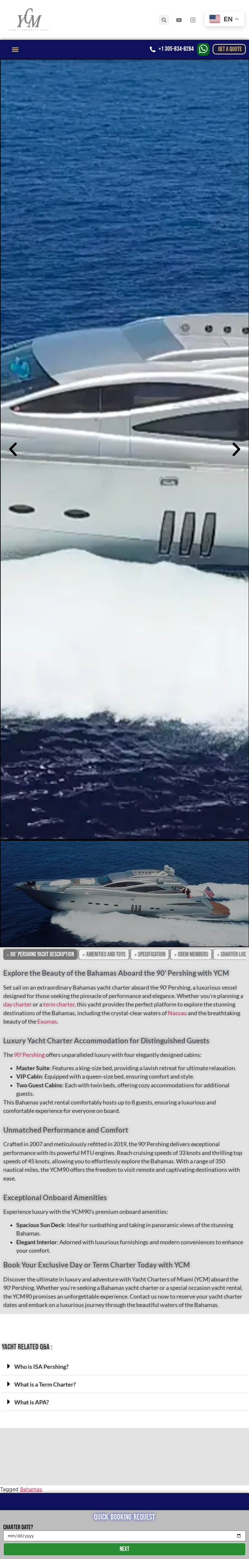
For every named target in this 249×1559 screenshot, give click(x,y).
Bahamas (31, 1489)
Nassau (177, 1013)
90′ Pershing (29, 1054)
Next (124, 1549)
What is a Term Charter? (45, 1384)
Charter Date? (18, 1527)
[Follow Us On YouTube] (179, 20)
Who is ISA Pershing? (41, 1366)
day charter (17, 1004)
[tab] (40, 954)
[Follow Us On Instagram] (193, 20)
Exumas (47, 1021)
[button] (164, 20)
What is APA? (31, 1402)
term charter (59, 1004)
